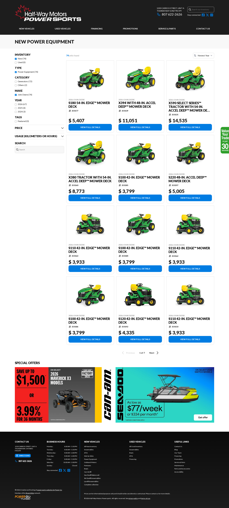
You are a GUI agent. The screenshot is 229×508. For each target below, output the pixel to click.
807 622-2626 (172, 14)
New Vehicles (26, 28)
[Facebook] (203, 15)
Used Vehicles (63, 28)
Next (151, 352)
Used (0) (21, 62)
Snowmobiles (89, 450)
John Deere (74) (25, 94)
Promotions (130, 28)
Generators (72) (25, 81)
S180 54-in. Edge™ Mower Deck (89, 104)
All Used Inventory (135, 446)
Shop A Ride (30, 493)
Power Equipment (90, 459)
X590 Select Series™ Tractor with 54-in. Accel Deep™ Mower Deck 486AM (190, 106)
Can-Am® (87, 472)
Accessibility (178, 472)
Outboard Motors (90, 462)
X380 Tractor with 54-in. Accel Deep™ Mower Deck (90, 179)
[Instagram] (211, 15)
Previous (130, 352)
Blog (176, 450)
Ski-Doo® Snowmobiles (92, 478)
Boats (86, 469)
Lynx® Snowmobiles (91, 481)
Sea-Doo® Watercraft (91, 475)
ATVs (86, 453)
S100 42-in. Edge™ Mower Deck (139, 179)
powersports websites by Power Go (49, 490)
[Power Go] (38, 497)
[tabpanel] (62, 456)
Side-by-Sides (89, 456)
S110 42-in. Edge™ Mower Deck (89, 250)
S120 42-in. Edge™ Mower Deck (139, 320)
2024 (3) (21, 111)
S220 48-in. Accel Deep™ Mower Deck (188, 179)
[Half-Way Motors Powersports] (48, 13)
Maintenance (179, 466)
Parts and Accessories (182, 469)
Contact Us (203, 28)
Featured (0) (23, 121)
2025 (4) (21, 108)
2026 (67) (22, 104)
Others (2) (22, 85)
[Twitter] (207, 15)
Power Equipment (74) (28, 72)
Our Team (178, 453)
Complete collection (91, 485)
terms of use (145, 498)
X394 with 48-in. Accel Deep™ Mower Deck (137, 104)
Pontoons (87, 466)
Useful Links (181, 441)
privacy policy (133, 498)
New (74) (22, 58)
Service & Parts (167, 28)
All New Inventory (90, 446)
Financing (97, 28)
